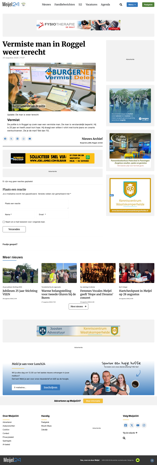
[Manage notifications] (152, 460)
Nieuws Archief (92, 139)
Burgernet (83, 143)
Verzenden (14, 229)
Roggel (94, 143)
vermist (100, 143)
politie (89, 143)
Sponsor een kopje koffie (121, 363)
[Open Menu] (135, 4)
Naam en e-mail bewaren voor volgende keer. (25, 222)
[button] (5, 138)
